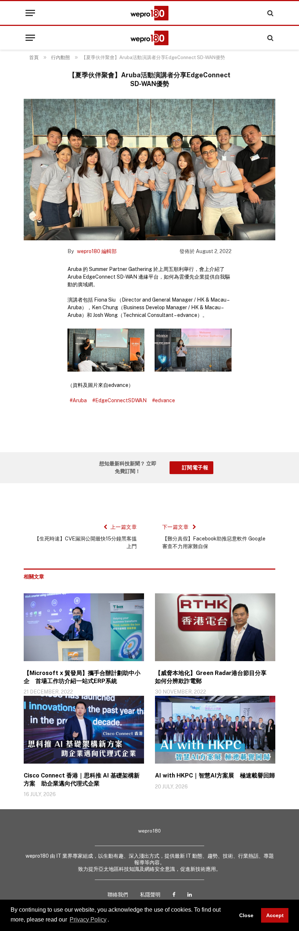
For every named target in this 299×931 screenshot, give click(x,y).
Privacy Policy (88, 919)
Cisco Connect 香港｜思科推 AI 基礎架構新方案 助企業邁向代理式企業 (82, 779)
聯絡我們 (118, 894)
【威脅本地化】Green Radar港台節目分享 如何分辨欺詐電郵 (213, 677)
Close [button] (246, 915)
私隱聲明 (150, 894)
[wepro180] (149, 13)
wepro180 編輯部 (97, 251)
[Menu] (30, 13)
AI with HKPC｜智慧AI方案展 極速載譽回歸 (215, 775)
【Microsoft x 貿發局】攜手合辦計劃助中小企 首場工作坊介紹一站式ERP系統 (82, 677)
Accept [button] (275, 915)
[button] (111, 920)
